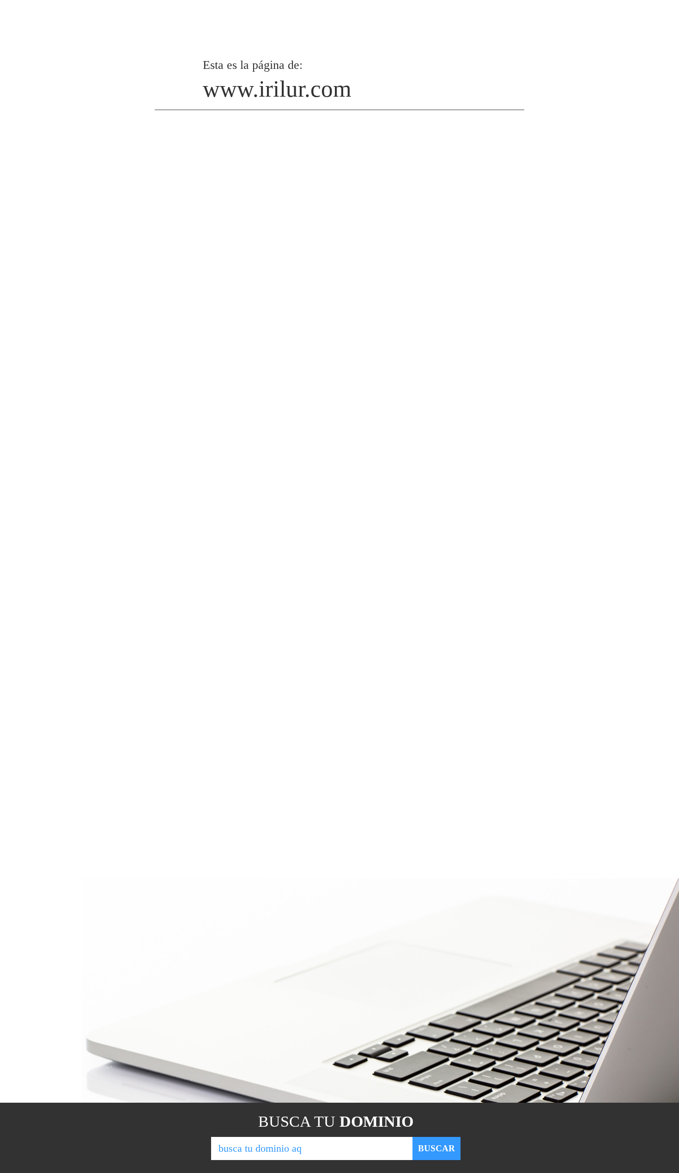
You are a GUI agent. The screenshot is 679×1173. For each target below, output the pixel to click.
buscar (436, 1148)
